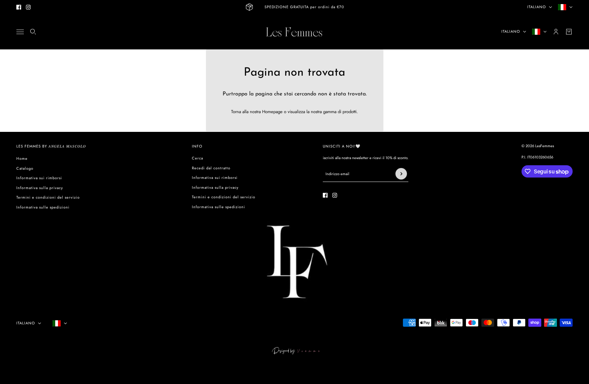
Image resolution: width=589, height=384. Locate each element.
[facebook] (18, 7)
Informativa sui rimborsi (39, 178)
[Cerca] (33, 31)
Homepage (272, 111)
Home (22, 158)
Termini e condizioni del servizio (48, 197)
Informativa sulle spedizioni (43, 207)
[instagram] (28, 7)
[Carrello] (569, 31)
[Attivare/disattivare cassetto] (20, 32)
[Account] (556, 31)
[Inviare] (401, 174)
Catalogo (24, 168)
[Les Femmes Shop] (294, 32)
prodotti (350, 111)
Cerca (197, 158)
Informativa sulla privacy (39, 187)
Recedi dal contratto (211, 168)
